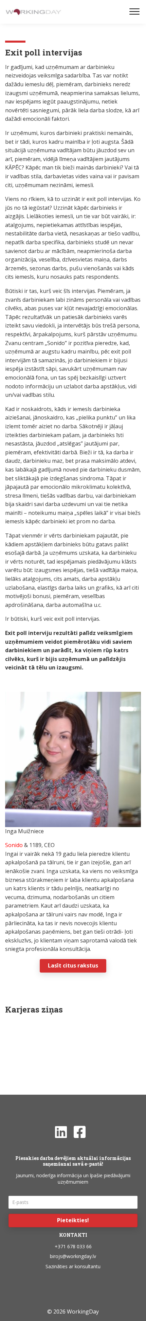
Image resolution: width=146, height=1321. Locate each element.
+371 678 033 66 (73, 1246)
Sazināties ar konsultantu (73, 1266)
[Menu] (134, 12)
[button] (73, 1220)
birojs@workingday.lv (73, 1256)
